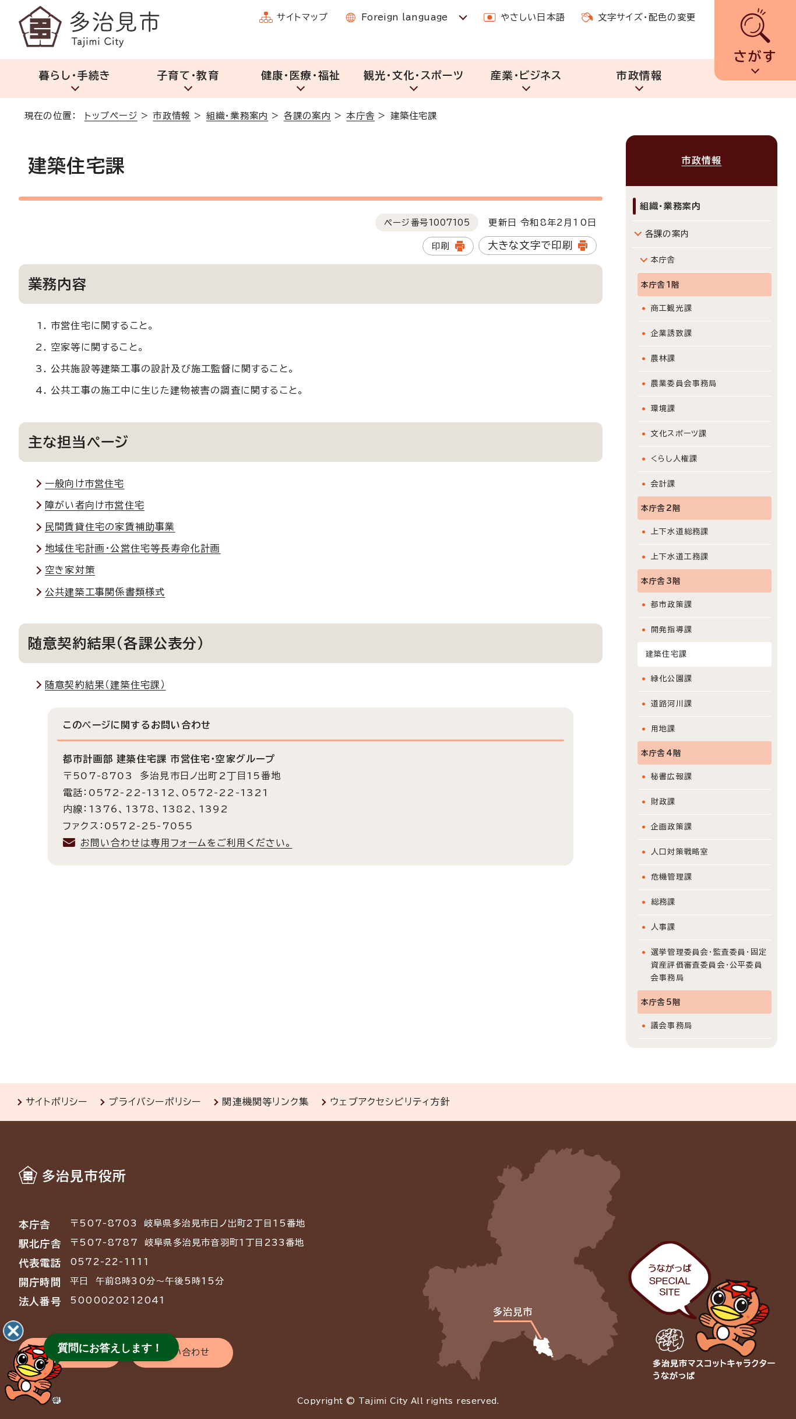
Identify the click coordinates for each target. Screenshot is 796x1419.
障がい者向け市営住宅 (95, 505)
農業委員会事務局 (684, 383)
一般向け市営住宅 (85, 483)
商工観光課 (671, 308)
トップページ (111, 115)
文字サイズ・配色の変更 (647, 17)
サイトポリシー (56, 1101)
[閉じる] (13, 1330)
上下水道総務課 (680, 531)
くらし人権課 (674, 459)
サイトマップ (302, 17)
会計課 (663, 484)
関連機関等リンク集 (265, 1101)
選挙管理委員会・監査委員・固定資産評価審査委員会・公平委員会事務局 (709, 965)
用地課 (663, 729)
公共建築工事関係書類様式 (105, 592)
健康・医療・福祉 (301, 75)
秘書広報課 (671, 776)
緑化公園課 (671, 678)
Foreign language (404, 17)
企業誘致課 (671, 333)
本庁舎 (360, 115)
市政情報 (639, 75)
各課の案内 (307, 115)
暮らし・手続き (75, 75)
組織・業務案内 (237, 115)
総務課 (663, 902)
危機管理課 (671, 877)
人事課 (663, 927)
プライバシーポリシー (154, 1101)
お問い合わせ (181, 1352)
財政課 (663, 801)
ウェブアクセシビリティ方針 (390, 1101)
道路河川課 (671, 703)
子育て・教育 (188, 75)
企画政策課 (671, 827)
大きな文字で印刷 (530, 245)
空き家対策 (70, 569)
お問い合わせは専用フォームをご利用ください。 (186, 842)
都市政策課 (671, 604)
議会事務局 (671, 1025)
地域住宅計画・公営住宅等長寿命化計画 (133, 548)
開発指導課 (671, 629)
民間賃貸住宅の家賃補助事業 (110, 526)
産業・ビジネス (526, 75)
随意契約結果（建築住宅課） (105, 684)
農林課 (663, 358)
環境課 (663, 408)
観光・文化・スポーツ (414, 75)
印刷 (440, 245)
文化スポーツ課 (679, 433)
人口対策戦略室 (680, 852)
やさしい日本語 (533, 17)
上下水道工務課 (680, 556)
